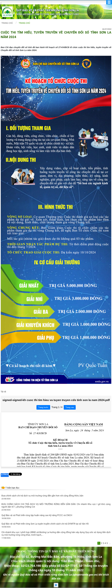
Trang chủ (7, 23)
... (110, 543)
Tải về (3, 392)
